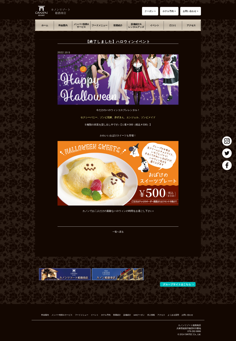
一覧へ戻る (118, 231)
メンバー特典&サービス (81, 25)
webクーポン (139, 315)
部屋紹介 (118, 25)
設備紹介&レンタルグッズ (136, 25)
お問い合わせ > (190, 11)
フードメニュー (99, 25)
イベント (154, 25)
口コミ (172, 25)
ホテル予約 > (169, 11)
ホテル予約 (106, 315)
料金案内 (63, 25)
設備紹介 (127, 315)
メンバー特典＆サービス (61, 315)
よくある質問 (173, 315)
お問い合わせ (187, 315)
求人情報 (151, 315)
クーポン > (150, 11)
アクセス (191, 25)
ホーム (44, 25)
